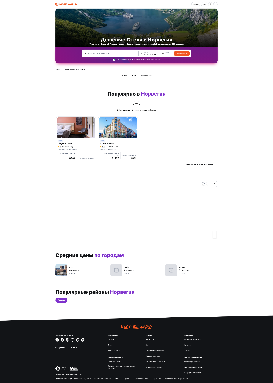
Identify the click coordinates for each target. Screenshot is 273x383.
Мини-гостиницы (114, 350)
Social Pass (150, 339)
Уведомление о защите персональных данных (73, 379)
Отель (60, 141)
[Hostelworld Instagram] (67, 340)
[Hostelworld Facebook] (57, 340)
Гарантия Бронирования (155, 350)
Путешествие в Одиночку (156, 361)
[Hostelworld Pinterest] (77, 340)
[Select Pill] (210, 4)
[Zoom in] (214, 233)
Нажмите (187, 345)
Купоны (117, 379)
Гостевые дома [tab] (146, 75)
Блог (147, 345)
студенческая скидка (154, 367)
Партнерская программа (193, 367)
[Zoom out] (214, 236)
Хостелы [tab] (124, 75)
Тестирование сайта (141, 379)
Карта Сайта (157, 379)
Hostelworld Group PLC (192, 339)
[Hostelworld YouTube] (72, 340)
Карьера (187, 350)
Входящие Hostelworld (192, 373)
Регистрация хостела (192, 361)
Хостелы (111, 339)
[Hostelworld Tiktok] (82, 340)
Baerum (61, 300)
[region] (136, 209)
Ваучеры (127, 379)
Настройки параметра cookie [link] (176, 379)
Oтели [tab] (133, 75)
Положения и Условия (102, 379)
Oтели (110, 345)
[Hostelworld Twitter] (62, 340)
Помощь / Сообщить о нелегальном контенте (121, 367)
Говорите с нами (114, 361)
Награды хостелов (153, 356)
